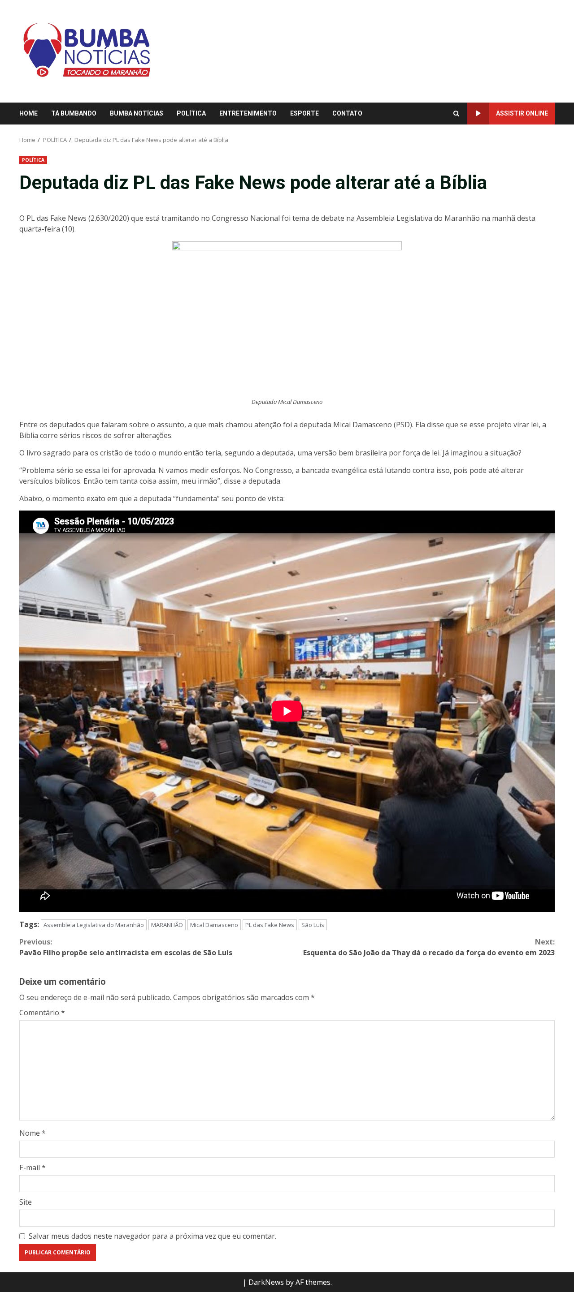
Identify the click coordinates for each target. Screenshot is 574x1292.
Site (25, 1202)
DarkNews (266, 1282)
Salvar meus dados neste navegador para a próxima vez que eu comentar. (152, 1236)
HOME (28, 113)
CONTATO (347, 113)
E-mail (32, 1167)
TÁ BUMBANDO (73, 113)
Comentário (42, 1012)
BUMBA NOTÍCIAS (136, 113)
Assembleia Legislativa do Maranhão (93, 925)
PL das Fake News (269, 925)
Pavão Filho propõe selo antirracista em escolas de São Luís (125, 947)
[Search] (456, 113)
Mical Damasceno (214, 925)
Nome (32, 1133)
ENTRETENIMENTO (248, 113)
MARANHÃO (167, 925)
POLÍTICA (191, 113)
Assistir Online (522, 113)
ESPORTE (304, 113)
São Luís (312, 925)
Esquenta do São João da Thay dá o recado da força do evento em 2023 (429, 947)
